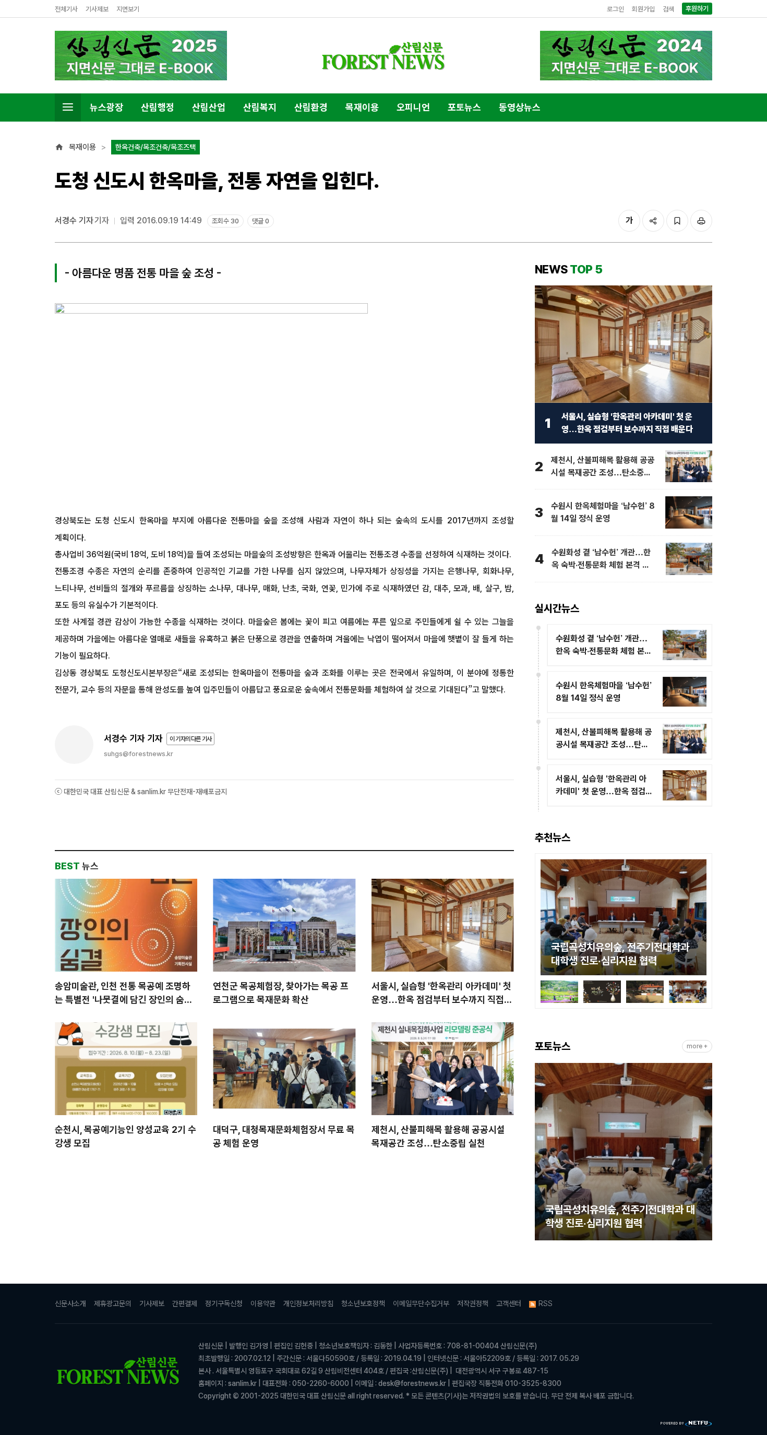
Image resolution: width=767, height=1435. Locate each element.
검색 (668, 9)
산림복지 (260, 107)
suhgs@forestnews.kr (138, 753)
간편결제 (184, 1303)
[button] (548, 918)
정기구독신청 (224, 1303)
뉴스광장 (106, 107)
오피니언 (413, 107)
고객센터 (508, 1303)
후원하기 (697, 9)
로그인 (615, 9)
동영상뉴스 (520, 107)
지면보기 (127, 9)
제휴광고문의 (112, 1303)
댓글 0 (260, 221)
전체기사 (66, 9)
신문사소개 (70, 1303)
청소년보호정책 (363, 1303)
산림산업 (208, 107)
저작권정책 (472, 1303)
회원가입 (643, 9)
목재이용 (362, 107)
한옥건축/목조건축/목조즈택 (155, 147)
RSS (545, 1303)
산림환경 (311, 107)
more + (697, 1046)
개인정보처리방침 (308, 1303)
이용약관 (262, 1303)
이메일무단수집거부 (421, 1303)
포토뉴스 (464, 107)
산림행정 (157, 107)
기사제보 (97, 9)
